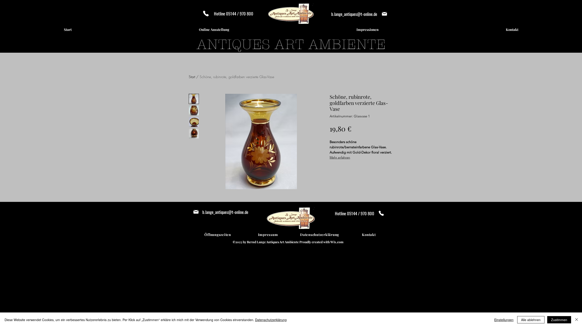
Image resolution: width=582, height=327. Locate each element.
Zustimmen (559, 319)
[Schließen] (576, 319)
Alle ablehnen (531, 319)
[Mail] (384, 14)
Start (192, 76)
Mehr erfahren (340, 157)
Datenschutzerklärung (271, 319)
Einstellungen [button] (504, 319)
